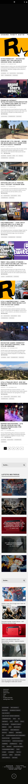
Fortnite (4, 721)
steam (4, 752)
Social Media (20, 73)
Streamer (11, 752)
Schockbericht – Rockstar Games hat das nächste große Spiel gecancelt (13, 60)
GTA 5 (16, 721)
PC (7, 73)
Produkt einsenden (8, 697)
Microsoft (17, 726)
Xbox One (17, 754)
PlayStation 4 (16, 738)
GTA (11, 721)
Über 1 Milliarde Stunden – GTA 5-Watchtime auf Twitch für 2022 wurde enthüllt (14, 263)
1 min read (15, 75)
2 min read (18, 116)
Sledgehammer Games (8, 749)
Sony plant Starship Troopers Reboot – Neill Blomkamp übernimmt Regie (14, 505)
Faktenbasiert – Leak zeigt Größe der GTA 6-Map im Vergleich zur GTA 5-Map (13, 224)
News (14, 155)
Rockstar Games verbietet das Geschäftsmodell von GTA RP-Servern (13, 344)
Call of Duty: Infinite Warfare (10, 715)
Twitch (2, 276)
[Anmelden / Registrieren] (26, 2)
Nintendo (18, 732)
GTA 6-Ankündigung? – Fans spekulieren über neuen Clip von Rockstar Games (13, 303)
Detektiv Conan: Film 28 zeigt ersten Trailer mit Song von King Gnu (14, 486)
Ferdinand (3, 107)
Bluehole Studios (15, 710)
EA (19, 718)
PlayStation (13, 73)
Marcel (2, 146)
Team (4, 694)
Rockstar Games (18, 746)
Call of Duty (5, 713)
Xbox (2, 75)
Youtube (14, 757)
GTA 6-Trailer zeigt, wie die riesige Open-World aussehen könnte (14, 383)
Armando (3, 63)
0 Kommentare (8, 75)
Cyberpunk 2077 (6, 718)
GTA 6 (22, 721)
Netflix (4, 732)
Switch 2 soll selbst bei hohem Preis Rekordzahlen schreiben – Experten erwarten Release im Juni (14, 524)
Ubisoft (4, 754)
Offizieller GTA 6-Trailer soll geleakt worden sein (12, 183)
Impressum (6, 689)
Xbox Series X (6, 757)
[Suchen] (24, 2)
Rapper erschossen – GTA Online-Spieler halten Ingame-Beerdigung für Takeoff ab (12, 426)
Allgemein (3, 73)
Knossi (4, 726)
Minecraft (5, 729)
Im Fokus (9, 155)
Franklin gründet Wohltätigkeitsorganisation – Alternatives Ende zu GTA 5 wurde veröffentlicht (14, 103)
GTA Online (5, 724)
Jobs (4, 696)
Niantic (11, 732)
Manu (2, 267)
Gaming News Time (8, 699)
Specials (21, 155)
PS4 (20, 743)
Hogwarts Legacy (16, 724)
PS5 (3, 746)
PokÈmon (4, 743)
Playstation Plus (18, 740)
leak (10, 726)
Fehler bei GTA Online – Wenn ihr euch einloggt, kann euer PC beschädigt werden (14, 143)
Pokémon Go (13, 743)
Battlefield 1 (14, 707)
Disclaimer (5, 691)
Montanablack (15, 729)
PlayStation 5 (6, 740)
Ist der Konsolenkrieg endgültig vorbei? (14, 543)
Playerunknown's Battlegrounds (15, 735)
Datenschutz (6, 692)
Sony (18, 749)
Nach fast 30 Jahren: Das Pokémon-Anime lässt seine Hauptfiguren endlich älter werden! (14, 563)
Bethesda (4, 710)
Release (9, 746)
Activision (5, 707)
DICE (14, 718)
